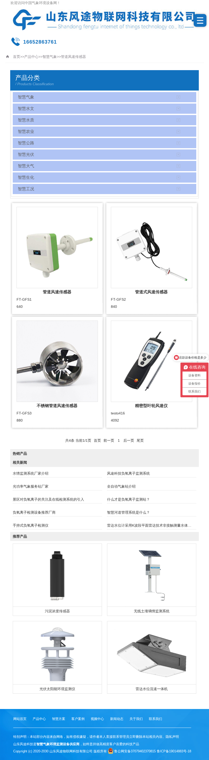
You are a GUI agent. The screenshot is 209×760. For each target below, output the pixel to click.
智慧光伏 (26, 154)
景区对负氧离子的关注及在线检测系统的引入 (48, 499)
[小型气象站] (104, 19)
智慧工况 (26, 189)
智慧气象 (50, 57)
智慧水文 (26, 108)
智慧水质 (26, 120)
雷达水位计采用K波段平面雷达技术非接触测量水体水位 (151, 525)
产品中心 (31, 57)
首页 (16, 57)
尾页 (140, 440)
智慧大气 (26, 166)
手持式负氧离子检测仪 (30, 525)
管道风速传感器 (73, 57)
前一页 (108, 440)
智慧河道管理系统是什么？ (128, 512)
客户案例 (78, 719)
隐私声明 (172, 737)
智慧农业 (26, 131)
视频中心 (97, 719)
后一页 (128, 440)
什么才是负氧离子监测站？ (128, 499)
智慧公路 (26, 143)
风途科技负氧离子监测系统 (128, 473)
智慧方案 (58, 719)
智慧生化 (26, 177)
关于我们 (136, 719)
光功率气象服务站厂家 (30, 486)
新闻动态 (116, 719)
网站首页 (20, 719)
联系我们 (155, 719)
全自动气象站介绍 (121, 486)
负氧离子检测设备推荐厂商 (34, 512)
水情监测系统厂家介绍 (30, 473)
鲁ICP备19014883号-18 (174, 751)
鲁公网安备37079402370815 (135, 751)
